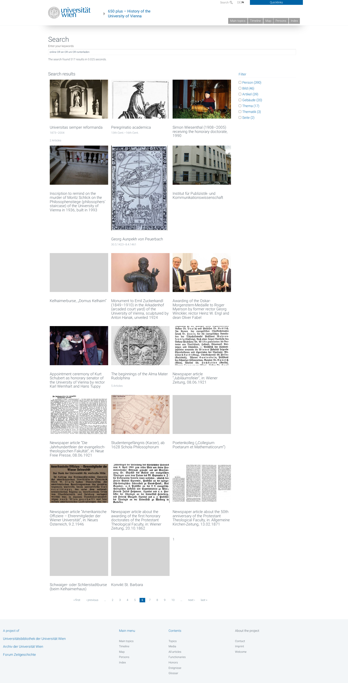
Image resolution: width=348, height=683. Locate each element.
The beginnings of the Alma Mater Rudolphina (139, 376)
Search (224, 2)
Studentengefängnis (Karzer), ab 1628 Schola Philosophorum (138, 445)
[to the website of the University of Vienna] (69, 13)
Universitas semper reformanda (76, 127)
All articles (175, 651)
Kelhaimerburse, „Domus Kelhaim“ (78, 301)
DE (239, 2)
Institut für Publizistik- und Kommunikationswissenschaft (198, 195)
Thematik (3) (251, 112)
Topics (173, 641)
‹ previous (92, 600)
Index (294, 21)
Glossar (173, 673)
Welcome (240, 651)
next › (191, 600)
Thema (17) (250, 106)
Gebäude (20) (252, 100)
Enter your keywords (61, 46)
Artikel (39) (250, 94)
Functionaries (177, 657)
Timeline (255, 21)
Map (268, 21)
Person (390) (251, 82)
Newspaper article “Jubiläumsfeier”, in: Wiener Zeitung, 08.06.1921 (195, 378)
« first (77, 600)
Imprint (239, 646)
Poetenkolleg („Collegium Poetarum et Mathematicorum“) (199, 445)
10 (173, 600)
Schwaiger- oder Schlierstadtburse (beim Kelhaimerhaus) (78, 587)
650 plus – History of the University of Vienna (129, 13)
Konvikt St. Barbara (127, 585)
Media (172, 646)
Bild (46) (248, 88)
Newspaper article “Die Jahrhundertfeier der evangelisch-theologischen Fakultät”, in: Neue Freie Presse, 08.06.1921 (77, 449)
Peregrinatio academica (131, 127)
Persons (281, 21)
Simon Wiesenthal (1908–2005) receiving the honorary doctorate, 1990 (200, 131)
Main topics (237, 21)
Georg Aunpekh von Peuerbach (137, 239)
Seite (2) (248, 118)
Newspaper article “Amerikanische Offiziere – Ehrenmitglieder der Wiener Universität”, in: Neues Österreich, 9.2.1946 (78, 518)
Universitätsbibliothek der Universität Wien (34, 639)
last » (204, 600)
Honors (173, 662)
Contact (240, 641)
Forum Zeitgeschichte (19, 655)
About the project (247, 631)
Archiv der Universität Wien (23, 646)
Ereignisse (175, 667)
